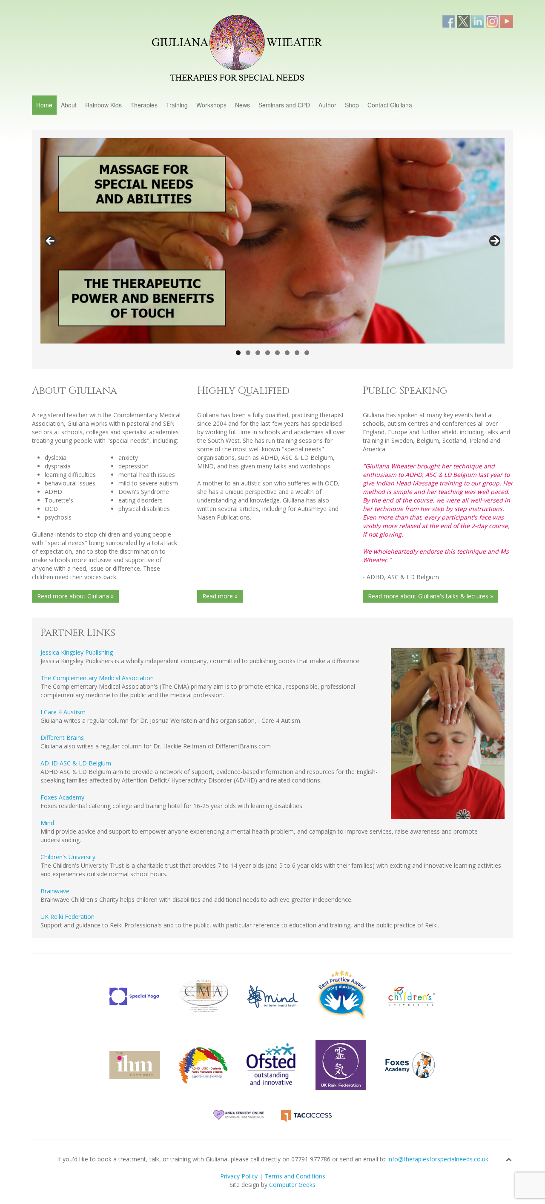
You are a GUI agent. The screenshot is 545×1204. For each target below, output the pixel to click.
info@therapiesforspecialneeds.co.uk (437, 1159)
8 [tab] (306, 352)
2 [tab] (248, 352)
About (69, 105)
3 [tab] (257, 352)
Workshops (211, 105)
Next (494, 240)
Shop (352, 105)
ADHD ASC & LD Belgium (75, 763)
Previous (50, 240)
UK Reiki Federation (67, 916)
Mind (47, 823)
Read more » (220, 596)
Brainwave (54, 891)
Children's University (67, 857)
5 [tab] (277, 352)
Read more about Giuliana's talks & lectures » (430, 596)
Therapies (144, 105)
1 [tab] (238, 352)
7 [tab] (297, 352)
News (242, 105)
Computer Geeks (292, 1185)
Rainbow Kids (103, 105)
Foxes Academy (62, 797)
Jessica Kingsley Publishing (76, 652)
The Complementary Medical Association (97, 678)
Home (44, 105)
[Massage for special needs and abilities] (272, 241)
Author (327, 105)
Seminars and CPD (284, 105)
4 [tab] (267, 352)
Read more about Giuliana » (75, 596)
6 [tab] (287, 352)
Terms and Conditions (294, 1176)
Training (177, 105)
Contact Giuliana (389, 105)
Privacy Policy (239, 1176)
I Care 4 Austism (63, 712)
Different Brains (62, 737)
